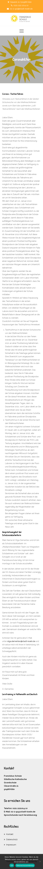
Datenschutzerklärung (25, 865)
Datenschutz (12, 839)
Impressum (11, 845)
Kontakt (9, 834)
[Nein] (40, 861)
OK (12, 865)
